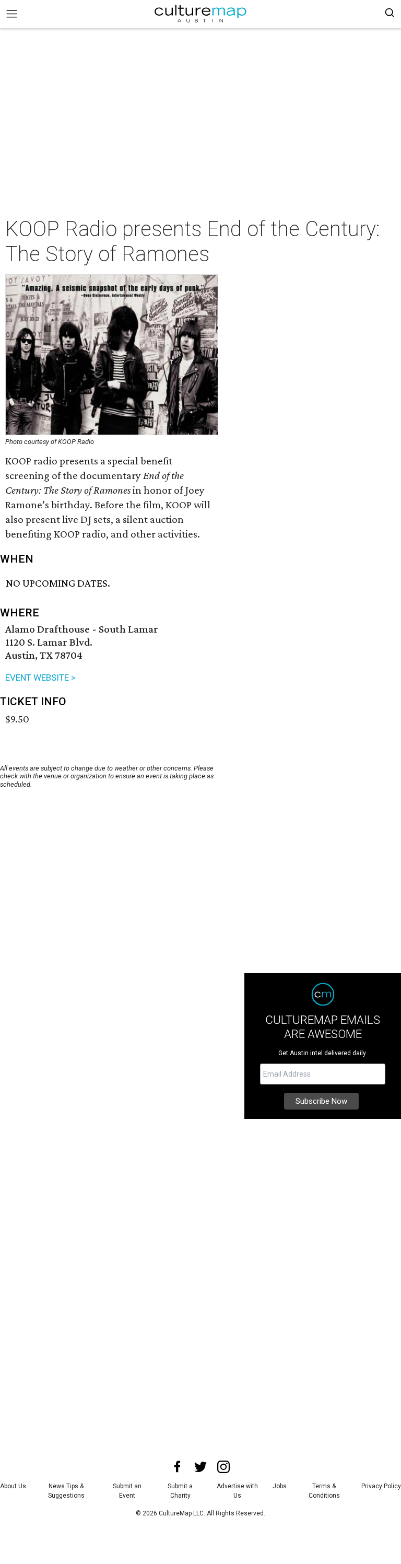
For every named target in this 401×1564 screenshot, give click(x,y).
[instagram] (223, 1467)
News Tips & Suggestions (66, 1491)
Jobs (280, 1486)
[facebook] (177, 1467)
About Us (13, 1486)
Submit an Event (127, 1491)
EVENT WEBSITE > (40, 677)
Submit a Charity (180, 1491)
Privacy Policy (381, 1486)
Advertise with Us (237, 1491)
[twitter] (200, 1467)
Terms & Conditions (324, 1491)
